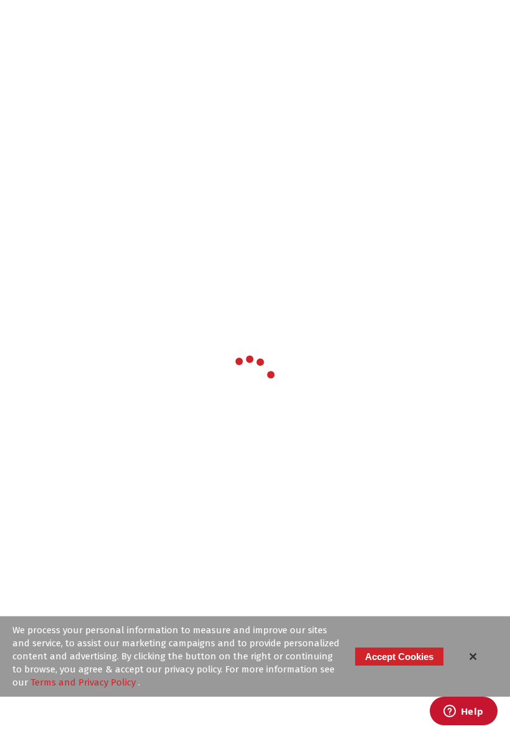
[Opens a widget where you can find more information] (463, 712)
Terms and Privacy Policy (84, 682)
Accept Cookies (399, 656)
